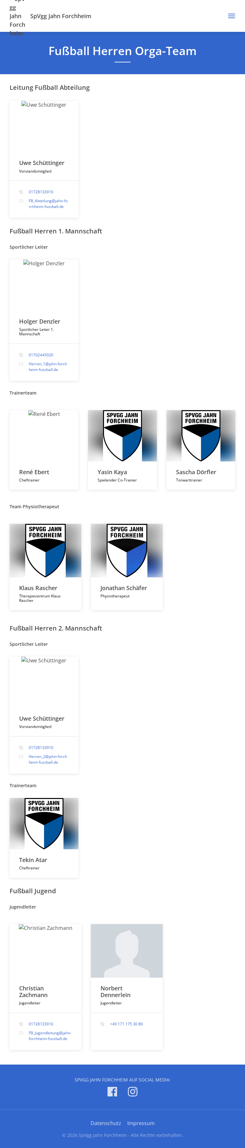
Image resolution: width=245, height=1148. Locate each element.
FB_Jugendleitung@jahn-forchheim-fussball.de (50, 1035)
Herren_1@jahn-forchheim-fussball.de (48, 366)
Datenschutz (106, 1123)
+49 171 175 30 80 (126, 1024)
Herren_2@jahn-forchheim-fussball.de (48, 759)
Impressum (141, 1123)
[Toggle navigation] (229, 16)
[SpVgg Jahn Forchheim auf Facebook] (112, 1092)
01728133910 (41, 192)
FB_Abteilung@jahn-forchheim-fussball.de (48, 203)
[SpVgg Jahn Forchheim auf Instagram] (132, 1092)
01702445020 (41, 355)
